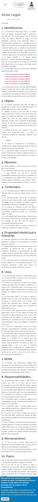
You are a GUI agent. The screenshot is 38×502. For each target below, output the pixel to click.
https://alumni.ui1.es (7, 64)
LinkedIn (8, 140)
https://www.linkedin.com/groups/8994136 (18, 81)
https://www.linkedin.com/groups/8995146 (18, 76)
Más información (32, 494)
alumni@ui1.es (27, 59)
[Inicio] (18, 4)
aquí (30, 451)
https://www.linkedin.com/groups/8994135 (18, 74)
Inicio (8, 19)
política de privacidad (16, 116)
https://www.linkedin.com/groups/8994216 (18, 83)
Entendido (5, 499)
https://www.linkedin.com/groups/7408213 (18, 79)
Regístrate (31, 9)
